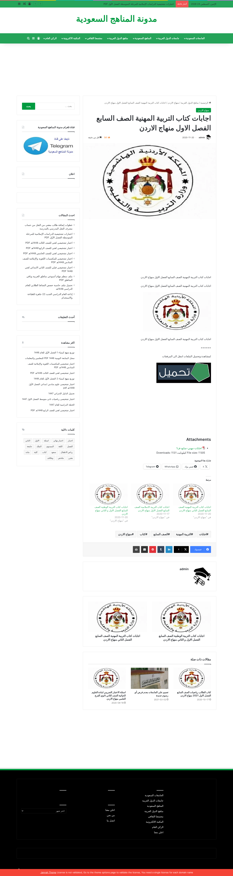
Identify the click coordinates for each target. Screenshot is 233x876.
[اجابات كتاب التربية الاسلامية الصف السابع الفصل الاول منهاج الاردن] (150, 494)
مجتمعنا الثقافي (94, 38)
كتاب (142, 534)
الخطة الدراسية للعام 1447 (62, 404)
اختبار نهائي (58, 440)
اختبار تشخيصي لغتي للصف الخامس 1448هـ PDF (47, 253)
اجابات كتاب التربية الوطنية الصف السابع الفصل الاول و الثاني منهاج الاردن (111, 510)
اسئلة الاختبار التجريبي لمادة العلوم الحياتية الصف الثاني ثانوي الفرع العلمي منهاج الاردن (109, 695)
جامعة (29, 446)
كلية (36, 452)
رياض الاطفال (67, 452)
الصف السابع (161, 534)
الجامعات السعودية (195, 38)
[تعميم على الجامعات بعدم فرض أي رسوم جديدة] (149, 678)
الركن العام (51, 38)
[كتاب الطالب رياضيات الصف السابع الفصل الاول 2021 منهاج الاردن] (192, 678)
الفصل (70, 446)
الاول (37, 440)
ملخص (61, 458)
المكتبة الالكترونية (154, 821)
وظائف (50, 458)
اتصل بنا (111, 820)
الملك (39, 446)
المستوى (50, 446)
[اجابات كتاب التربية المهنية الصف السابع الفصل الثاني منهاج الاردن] (192, 494)
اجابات (203, 534)
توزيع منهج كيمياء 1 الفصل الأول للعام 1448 (54, 352)
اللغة (60, 446)
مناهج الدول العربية (118, 38)
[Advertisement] (116, 68)
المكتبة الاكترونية (71, 38)
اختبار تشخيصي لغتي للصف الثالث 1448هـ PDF (48, 242)
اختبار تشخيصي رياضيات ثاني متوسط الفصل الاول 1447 (48, 399)
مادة (27, 452)
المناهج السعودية (143, 38)
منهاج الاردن (173, 102)
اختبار (70, 440)
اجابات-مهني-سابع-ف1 (189, 448)
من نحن (111, 815)
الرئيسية (204, 102)
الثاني (27, 440)
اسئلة (46, 440)
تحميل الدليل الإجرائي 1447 (61, 393)
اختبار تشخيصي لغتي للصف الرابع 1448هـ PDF (49, 248)
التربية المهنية (183, 534)
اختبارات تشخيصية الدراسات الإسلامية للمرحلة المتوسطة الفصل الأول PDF (139, 4)
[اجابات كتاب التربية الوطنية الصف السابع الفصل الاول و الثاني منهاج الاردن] (108, 494)
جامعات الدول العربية (168, 38)
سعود (53, 452)
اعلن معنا (158, 832)
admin (202, 137)
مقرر (70, 458)
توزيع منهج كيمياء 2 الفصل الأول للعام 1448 (54, 378)
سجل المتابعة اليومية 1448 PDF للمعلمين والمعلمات (50, 358)
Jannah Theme (48, 872)
